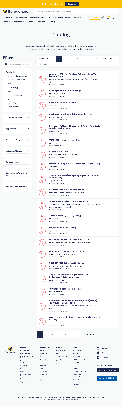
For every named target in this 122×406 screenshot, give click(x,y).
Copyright (21, 397)
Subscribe (72, 4)
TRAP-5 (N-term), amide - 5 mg (65, 140)
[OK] (36, 12)
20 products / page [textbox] (46, 64)
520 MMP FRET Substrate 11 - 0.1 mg (66, 189)
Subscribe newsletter (108, 370)
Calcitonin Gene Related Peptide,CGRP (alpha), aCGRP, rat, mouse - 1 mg (73, 301)
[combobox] (46, 58)
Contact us (76, 18)
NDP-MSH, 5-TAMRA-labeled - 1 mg (66, 251)
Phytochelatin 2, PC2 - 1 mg (63, 227)
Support (95, 18)
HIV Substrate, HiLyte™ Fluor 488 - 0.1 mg (69, 239)
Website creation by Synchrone (67, 400)
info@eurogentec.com (82, 397)
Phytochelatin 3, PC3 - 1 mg (63, 102)
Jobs (67, 18)
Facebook (105, 353)
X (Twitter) (105, 358)
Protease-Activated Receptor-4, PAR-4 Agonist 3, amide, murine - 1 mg (74, 127)
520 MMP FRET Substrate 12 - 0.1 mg (66, 263)
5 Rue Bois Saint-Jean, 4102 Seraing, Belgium (59, 397)
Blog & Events (57, 18)
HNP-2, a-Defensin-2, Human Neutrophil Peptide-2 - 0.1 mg (74, 318)
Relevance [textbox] (43, 58)
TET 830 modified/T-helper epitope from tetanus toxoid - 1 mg (74, 176)
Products (6, 18)
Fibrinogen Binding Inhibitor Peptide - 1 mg (70, 114)
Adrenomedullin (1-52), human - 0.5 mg (69, 201)
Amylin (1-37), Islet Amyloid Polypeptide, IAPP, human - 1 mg (72, 75)
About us (45, 18)
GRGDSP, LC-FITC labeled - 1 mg (65, 288)
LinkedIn (105, 348)
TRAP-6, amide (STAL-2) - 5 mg (65, 215)
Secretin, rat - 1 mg (58, 151)
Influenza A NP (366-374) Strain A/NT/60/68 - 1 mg (74, 163)
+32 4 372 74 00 (98, 397)
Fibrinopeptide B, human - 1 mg (65, 90)
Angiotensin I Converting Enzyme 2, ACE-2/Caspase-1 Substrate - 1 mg (70, 275)
